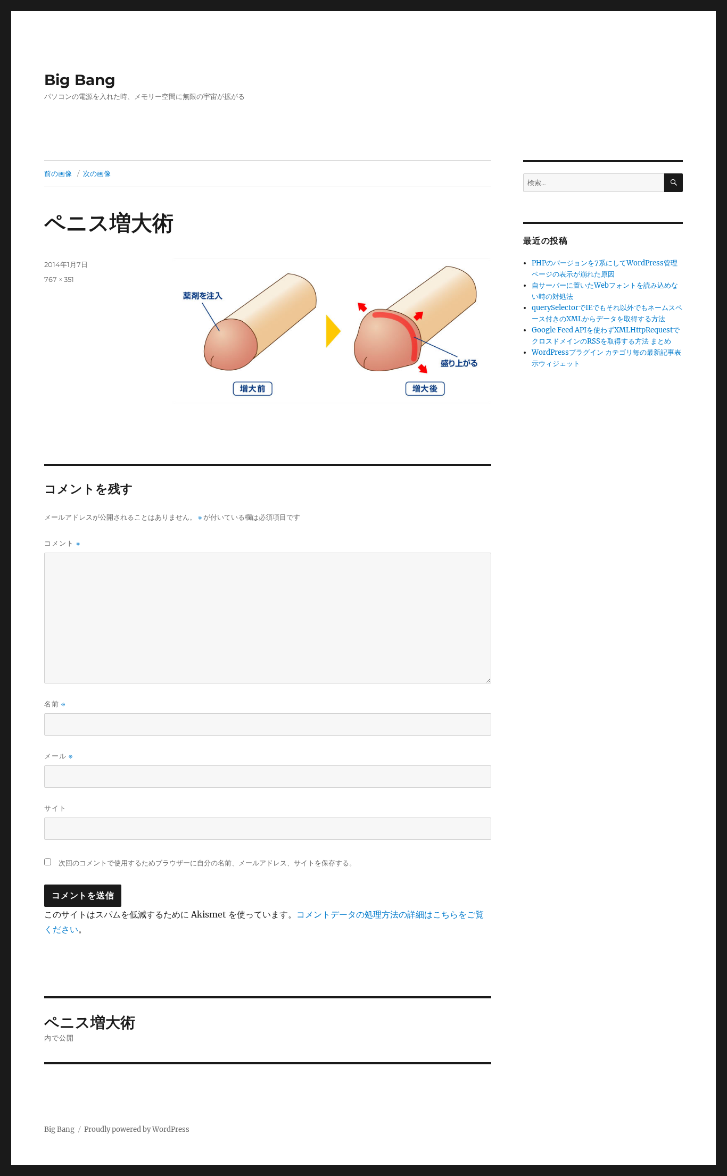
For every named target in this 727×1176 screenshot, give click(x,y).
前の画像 (58, 173)
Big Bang (79, 80)
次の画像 (97, 173)
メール (58, 756)
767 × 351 (59, 279)
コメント (62, 543)
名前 (54, 703)
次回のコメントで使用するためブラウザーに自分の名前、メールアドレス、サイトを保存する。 (207, 863)
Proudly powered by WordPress (136, 1129)
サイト (55, 808)
